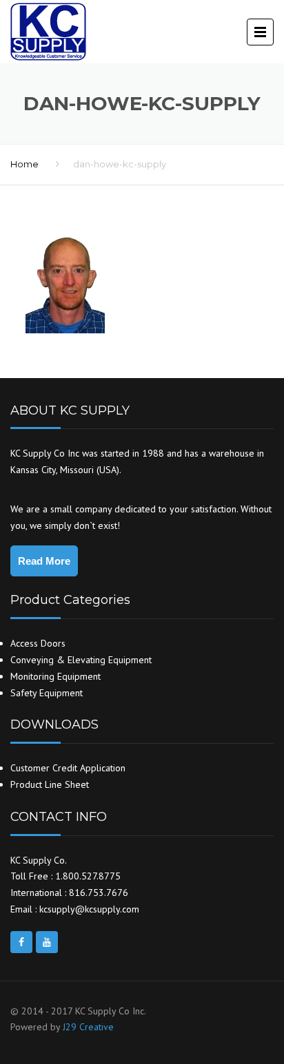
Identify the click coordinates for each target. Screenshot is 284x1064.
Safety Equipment (46, 693)
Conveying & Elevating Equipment (81, 660)
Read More (44, 561)
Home (24, 163)
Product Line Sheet (49, 784)
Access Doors (37, 643)
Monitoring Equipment (55, 676)
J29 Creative (88, 1027)
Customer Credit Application (67, 768)
